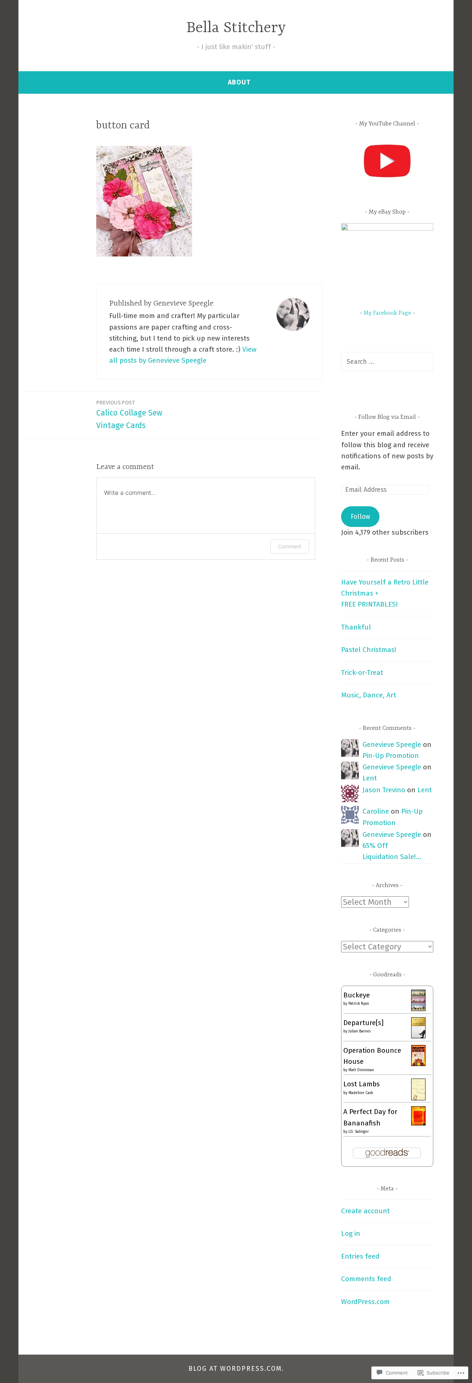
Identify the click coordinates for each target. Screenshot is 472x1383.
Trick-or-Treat (362, 672)
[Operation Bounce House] (418, 1063)
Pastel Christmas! (368, 649)
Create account (365, 1211)
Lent (369, 778)
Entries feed (360, 1256)
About (239, 82)
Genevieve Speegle (391, 744)
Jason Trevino (383, 790)
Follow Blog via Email (387, 417)
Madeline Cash (360, 1093)
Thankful (356, 627)
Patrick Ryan (358, 1003)
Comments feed (366, 1279)
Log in (350, 1233)
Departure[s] (363, 1022)
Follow (360, 517)
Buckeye (356, 995)
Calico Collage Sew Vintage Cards (129, 414)
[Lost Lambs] (418, 1098)
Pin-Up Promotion (390, 755)
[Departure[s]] (418, 1036)
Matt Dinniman (361, 1070)
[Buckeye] (418, 1008)
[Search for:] (387, 361)
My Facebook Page (387, 313)
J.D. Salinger (358, 1131)
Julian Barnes (359, 1031)
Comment (289, 546)
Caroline (375, 811)
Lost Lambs (361, 1084)
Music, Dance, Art (368, 695)
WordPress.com (365, 1301)
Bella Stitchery (236, 28)
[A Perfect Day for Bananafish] (418, 1123)
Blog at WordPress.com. (236, 1369)
